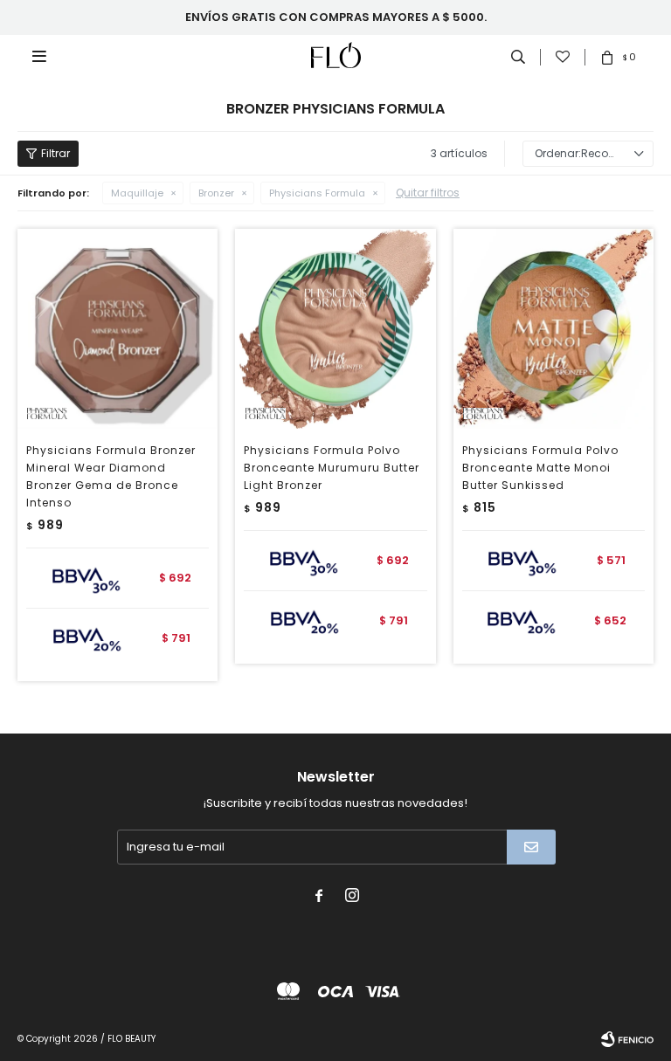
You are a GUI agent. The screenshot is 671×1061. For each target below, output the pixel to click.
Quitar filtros (428, 192)
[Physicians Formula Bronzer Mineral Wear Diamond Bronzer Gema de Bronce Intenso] (117, 329)
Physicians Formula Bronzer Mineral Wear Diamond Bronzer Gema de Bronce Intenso (111, 476)
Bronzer (216, 193)
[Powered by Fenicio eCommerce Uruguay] (627, 1039)
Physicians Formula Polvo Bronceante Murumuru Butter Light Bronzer (331, 468)
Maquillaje (137, 193)
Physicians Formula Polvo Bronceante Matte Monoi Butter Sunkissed (540, 468)
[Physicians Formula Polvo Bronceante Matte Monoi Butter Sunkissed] (553, 329)
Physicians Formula (317, 193)
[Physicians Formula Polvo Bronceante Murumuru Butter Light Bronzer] (335, 329)
